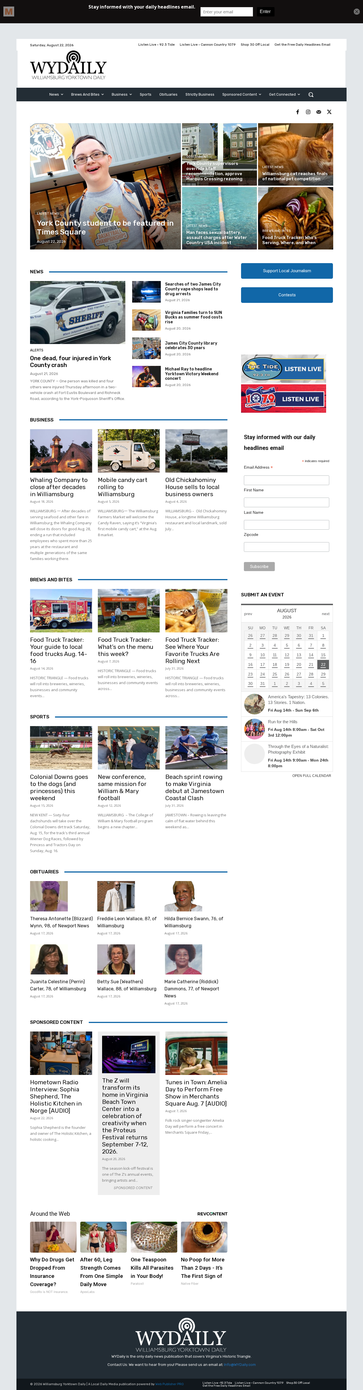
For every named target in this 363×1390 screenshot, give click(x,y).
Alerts (36, 350)
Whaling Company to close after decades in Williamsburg (59, 487)
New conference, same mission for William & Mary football (122, 787)
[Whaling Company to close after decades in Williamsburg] (61, 451)
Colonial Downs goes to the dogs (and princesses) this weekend (59, 787)
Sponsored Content (56, 1022)
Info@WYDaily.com (240, 1364)
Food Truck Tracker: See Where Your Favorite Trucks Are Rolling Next (192, 650)
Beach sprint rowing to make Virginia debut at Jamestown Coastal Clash (194, 787)
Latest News (48, 213)
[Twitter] (329, 112)
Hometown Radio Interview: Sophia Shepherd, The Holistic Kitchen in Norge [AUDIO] (56, 1096)
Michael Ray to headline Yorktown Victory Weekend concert (191, 374)
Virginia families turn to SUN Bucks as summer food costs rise (194, 317)
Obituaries (44, 872)
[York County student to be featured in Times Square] (105, 186)
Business (42, 420)
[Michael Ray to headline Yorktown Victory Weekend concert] (146, 376)
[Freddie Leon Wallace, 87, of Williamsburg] (116, 896)
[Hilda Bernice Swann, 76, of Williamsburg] (183, 896)
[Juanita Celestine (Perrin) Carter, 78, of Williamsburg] (49, 959)
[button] (311, 94)
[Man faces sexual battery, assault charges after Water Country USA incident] (219, 218)
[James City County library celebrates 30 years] (146, 348)
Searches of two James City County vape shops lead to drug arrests (193, 289)
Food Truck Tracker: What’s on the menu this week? (125, 646)
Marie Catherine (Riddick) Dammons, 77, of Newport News (191, 989)
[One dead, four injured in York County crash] (77, 312)
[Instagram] (308, 112)
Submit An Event (262, 594)
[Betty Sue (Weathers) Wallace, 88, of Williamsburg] (116, 959)
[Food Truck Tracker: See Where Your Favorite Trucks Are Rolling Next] (196, 610)
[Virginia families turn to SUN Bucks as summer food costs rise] (146, 320)
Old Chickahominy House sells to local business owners (192, 487)
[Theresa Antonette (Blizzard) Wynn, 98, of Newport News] (49, 896)
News (36, 271)
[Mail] (318, 112)
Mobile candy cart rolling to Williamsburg (122, 487)
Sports (39, 717)
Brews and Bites (276, 231)
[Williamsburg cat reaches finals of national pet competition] (295, 154)
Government (197, 157)
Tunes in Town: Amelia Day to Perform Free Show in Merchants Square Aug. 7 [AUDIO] (196, 1093)
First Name (254, 490)
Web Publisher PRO (169, 1384)
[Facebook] (297, 112)
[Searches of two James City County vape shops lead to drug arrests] (146, 292)
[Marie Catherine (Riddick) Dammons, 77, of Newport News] (183, 959)
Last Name (253, 512)
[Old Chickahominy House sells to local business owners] (196, 451)
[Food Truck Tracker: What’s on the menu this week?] (129, 610)
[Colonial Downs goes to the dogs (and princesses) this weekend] (61, 748)
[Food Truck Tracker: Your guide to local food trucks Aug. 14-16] (61, 610)
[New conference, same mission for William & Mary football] (129, 748)
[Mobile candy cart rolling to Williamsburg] (129, 451)
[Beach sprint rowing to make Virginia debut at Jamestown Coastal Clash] (196, 748)
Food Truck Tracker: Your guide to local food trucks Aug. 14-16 (58, 650)
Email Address (258, 467)
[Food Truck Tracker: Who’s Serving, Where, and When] (295, 218)
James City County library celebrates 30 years (191, 346)
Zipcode (251, 534)
